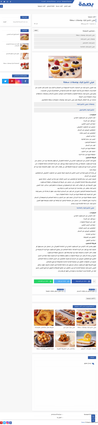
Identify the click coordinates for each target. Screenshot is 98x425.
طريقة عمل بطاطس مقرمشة (44, 327)
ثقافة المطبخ (50, 6)
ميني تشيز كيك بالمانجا (87, 47)
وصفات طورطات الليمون (88, 349)
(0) (35, 24)
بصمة (83, 422)
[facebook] (10, 1)
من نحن (59, 1)
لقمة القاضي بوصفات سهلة (45, 349)
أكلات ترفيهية (41, 6)
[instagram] (7, 1)
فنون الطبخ (67, 6)
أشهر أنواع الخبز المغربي (13, 34)
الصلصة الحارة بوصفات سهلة (11, 63)
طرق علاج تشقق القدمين (12, 53)
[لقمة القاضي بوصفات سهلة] (44, 339)
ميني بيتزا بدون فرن (69, 327)
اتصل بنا (44, 1)
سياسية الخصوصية (67, 1)
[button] (81, 281)
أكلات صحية (59, 6)
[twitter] (4, 1)
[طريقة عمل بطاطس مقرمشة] (44, 318)
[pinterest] (1, 1)
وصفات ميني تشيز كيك (87, 39)
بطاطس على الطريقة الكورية (66, 349)
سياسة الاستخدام (51, 1)
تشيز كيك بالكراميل (88, 43)
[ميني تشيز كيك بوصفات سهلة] (86, 318)
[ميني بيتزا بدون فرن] (65, 318)
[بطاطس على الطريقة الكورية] (65, 339)
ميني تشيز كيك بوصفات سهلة (85, 35)
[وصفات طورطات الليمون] (86, 339)
